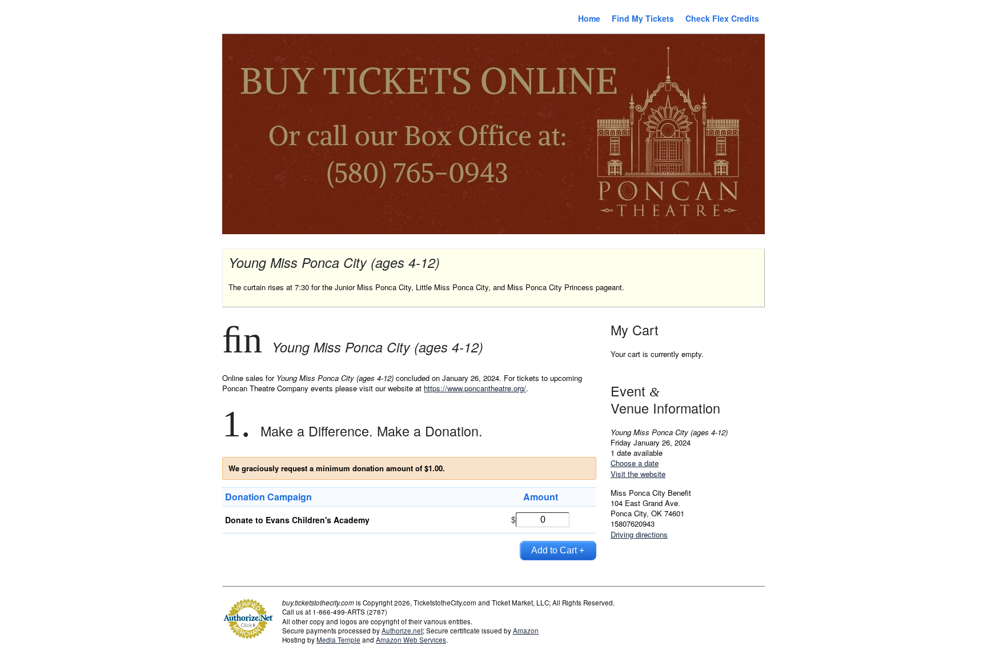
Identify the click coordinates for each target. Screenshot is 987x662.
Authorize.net (402, 630)
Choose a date (635, 463)
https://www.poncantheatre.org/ (475, 388)
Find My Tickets (643, 18)
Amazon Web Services (411, 639)
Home (589, 18)
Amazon (526, 630)
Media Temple (338, 639)
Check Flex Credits (722, 18)
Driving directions (639, 534)
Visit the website (638, 473)
